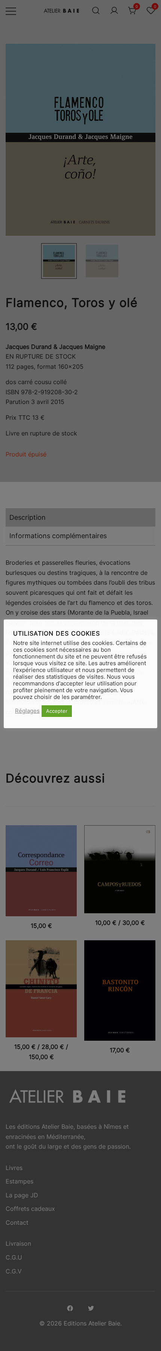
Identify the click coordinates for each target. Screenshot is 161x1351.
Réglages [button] (27, 711)
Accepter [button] (56, 711)
